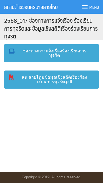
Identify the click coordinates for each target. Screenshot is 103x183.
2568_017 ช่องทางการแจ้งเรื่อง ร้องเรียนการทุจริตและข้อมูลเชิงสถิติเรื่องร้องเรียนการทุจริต (51, 28)
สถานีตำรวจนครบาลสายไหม (31, 7)
